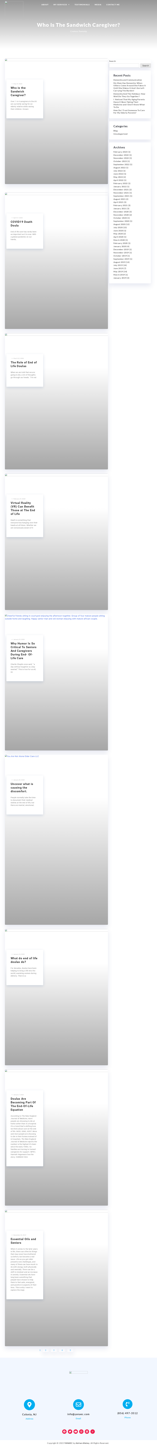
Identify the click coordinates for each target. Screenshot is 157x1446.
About (45, 5)
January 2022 (119, 186)
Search (112, 61)
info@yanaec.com (78, 1414)
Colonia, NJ (29, 1414)
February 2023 (120, 152)
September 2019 (121, 259)
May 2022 (118, 177)
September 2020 (121, 221)
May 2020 (118, 233)
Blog (115, 130)
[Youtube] (75, 1431)
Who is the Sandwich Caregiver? (18, 91)
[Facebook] (64, 1431)
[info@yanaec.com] (78, 1404)
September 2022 (121, 164)
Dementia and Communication (127, 80)
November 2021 (121, 193)
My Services (60, 5)
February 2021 (120, 205)
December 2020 (121, 211)
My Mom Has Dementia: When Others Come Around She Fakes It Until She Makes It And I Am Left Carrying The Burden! (129, 87)
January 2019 (119, 278)
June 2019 (118, 268)
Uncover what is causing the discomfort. (22, 787)
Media (98, 5)
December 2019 (121, 249)
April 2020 (118, 237)
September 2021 (121, 196)
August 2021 (119, 199)
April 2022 (118, 180)
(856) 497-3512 (127, 1413)
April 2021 (118, 202)
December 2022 (121, 155)
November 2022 (121, 158)
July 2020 (118, 227)
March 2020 (119, 240)
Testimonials (82, 5)
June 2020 (118, 230)
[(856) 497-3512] (127, 1404)
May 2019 (118, 271)
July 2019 (118, 265)
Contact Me (113, 5)
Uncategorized (120, 134)
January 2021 (119, 208)
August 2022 (119, 167)
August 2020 (119, 224)
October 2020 (120, 218)
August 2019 (119, 262)
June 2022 (118, 174)
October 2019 (120, 256)
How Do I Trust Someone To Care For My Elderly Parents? (129, 111)
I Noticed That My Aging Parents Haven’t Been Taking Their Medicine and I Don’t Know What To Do (129, 103)
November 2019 (121, 252)
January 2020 (119, 246)
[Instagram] (81, 1431)
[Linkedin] (87, 1431)
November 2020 (121, 215)
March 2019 (119, 274)
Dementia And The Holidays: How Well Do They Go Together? (129, 95)
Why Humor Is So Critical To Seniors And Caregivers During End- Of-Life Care (24, 651)
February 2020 (120, 243)
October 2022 (120, 161)
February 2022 (120, 183)
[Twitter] (70, 1431)
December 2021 (121, 189)
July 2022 (118, 171)
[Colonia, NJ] (29, 1404)
